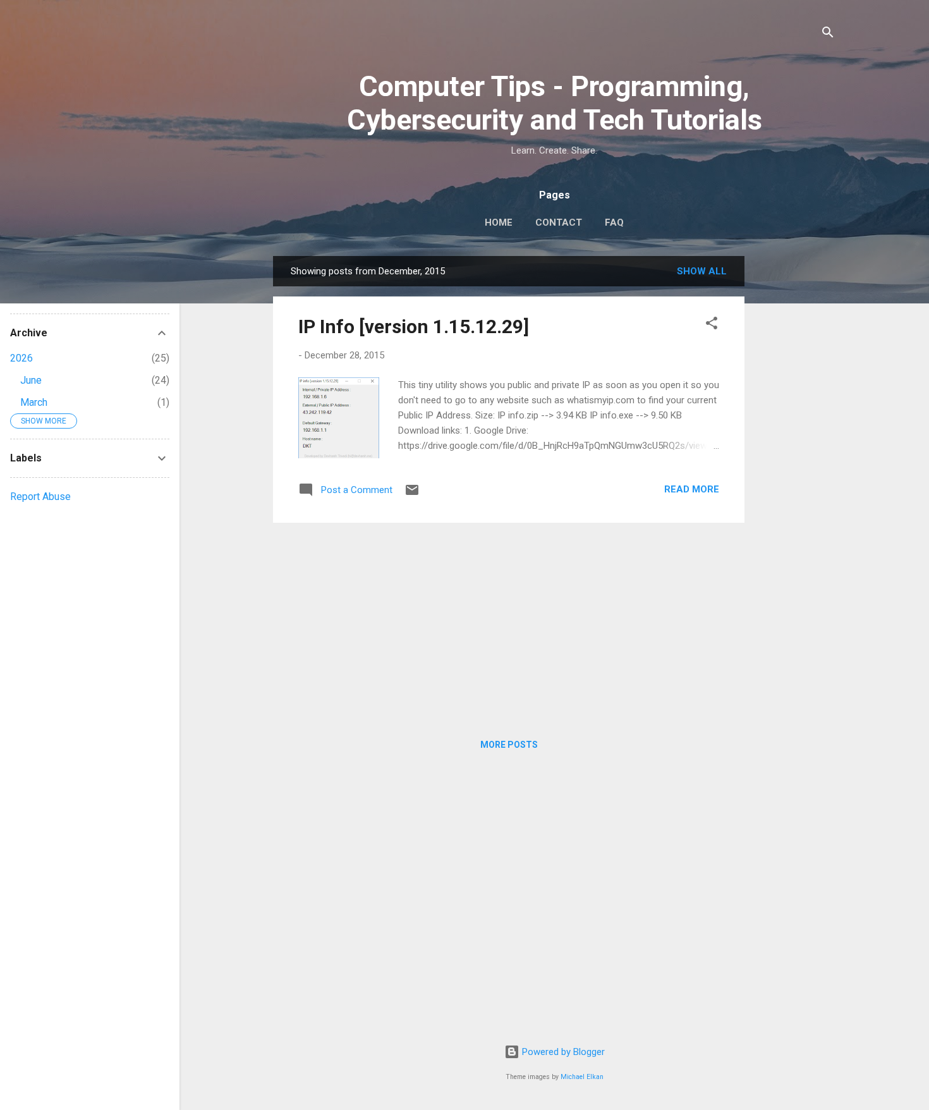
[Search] (827, 34)
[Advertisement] (795, 445)
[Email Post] (412, 494)
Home (499, 222)
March (33, 402)
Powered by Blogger (562, 1052)
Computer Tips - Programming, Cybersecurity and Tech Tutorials (554, 103)
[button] (711, 325)
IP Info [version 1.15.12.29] (413, 326)
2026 (21, 358)
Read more (691, 489)
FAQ (614, 222)
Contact (558, 222)
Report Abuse (40, 497)
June (31, 380)
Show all (702, 271)
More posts (509, 745)
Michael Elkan (582, 1077)
